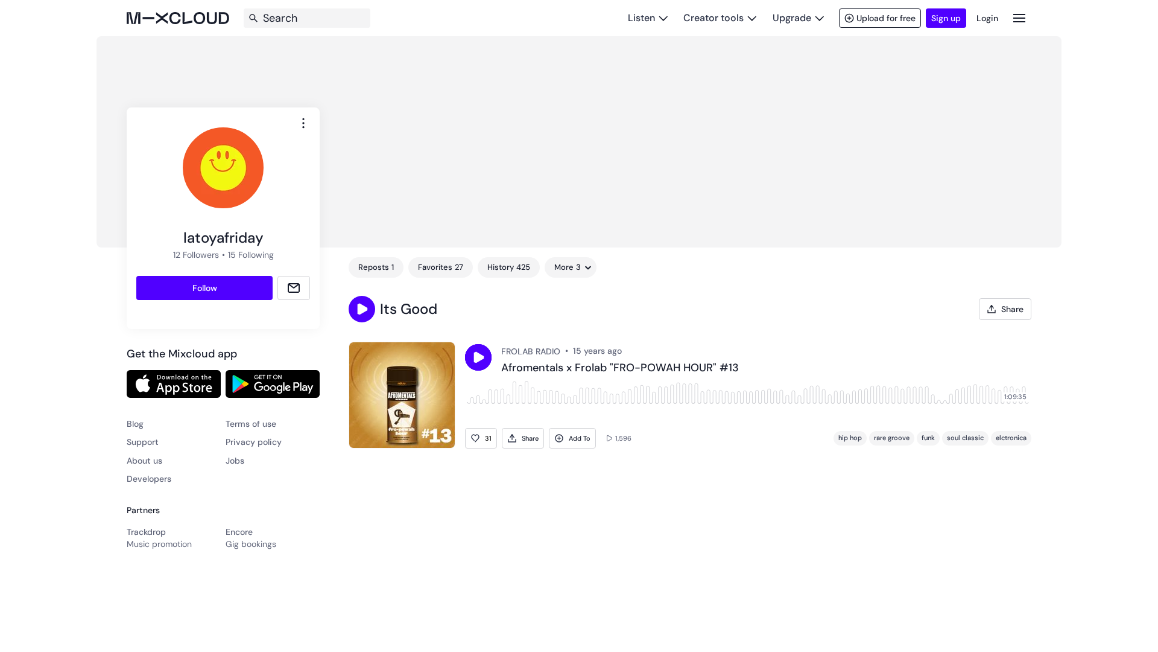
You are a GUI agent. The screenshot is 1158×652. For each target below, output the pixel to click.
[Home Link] (178, 18)
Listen (641, 17)
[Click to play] (478, 357)
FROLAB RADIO (530, 351)
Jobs (235, 460)
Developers (149, 478)
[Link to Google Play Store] (273, 384)
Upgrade (792, 17)
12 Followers (196, 254)
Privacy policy (254, 441)
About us (144, 460)
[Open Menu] (1019, 18)
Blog (135, 423)
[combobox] (303, 123)
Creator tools (713, 17)
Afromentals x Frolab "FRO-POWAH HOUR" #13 (620, 368)
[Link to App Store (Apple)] (174, 384)
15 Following (251, 254)
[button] (362, 309)
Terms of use (251, 423)
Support (143, 441)
